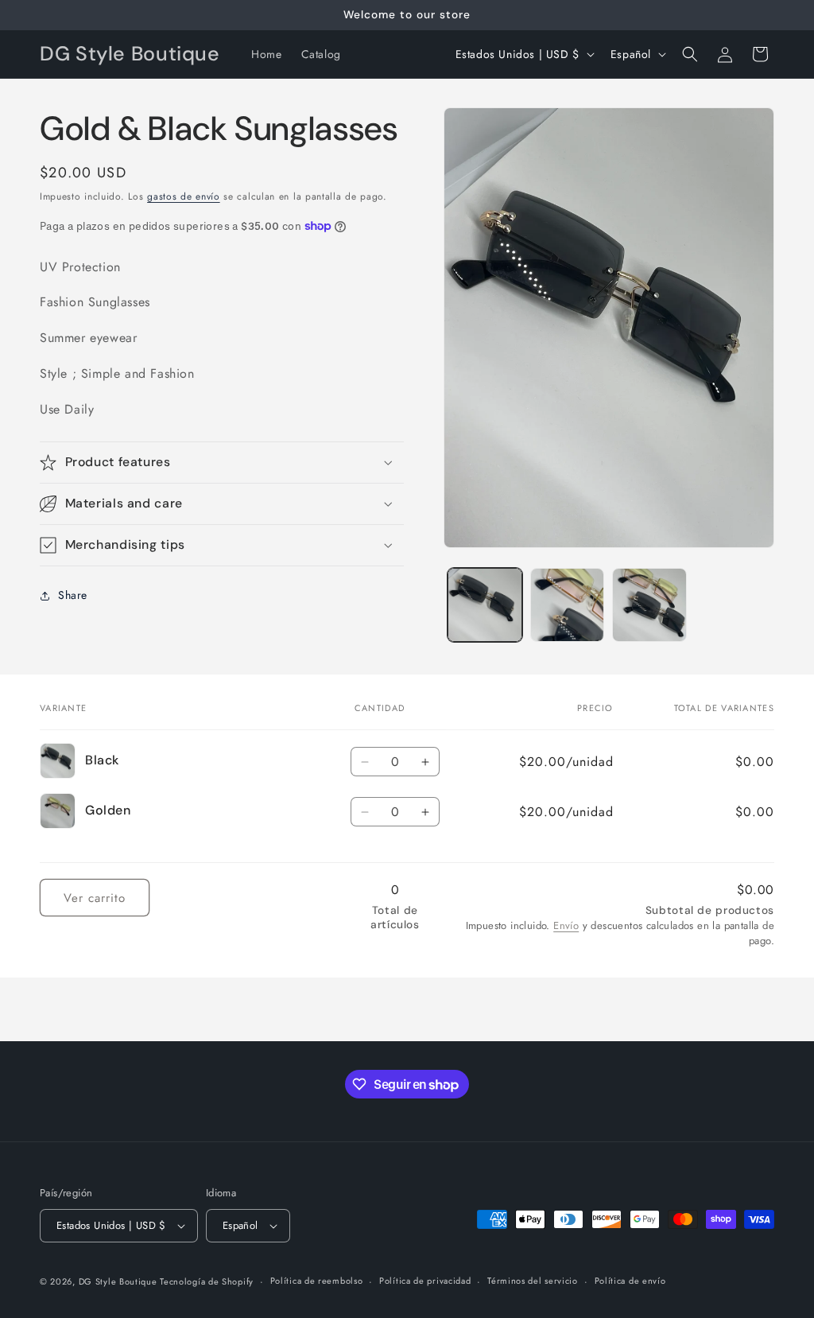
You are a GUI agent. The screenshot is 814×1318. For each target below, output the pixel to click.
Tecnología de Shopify (207, 1281)
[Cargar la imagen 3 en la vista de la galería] (649, 605)
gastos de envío (183, 196)
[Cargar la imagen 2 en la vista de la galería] (567, 605)
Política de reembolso (316, 1280)
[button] (690, 54)
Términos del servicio (532, 1280)
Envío (566, 925)
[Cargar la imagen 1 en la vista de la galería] (484, 605)
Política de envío (630, 1280)
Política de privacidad (425, 1280)
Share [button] (72, 595)
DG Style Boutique (120, 1281)
